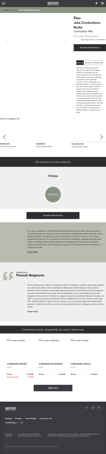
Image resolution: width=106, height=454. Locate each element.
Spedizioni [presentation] (99, 63)
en (22, 423)
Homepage (7, 10)
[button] (17, 40)
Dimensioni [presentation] (89, 63)
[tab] (80, 62)
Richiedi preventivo (90, 48)
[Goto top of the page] (103, 11)
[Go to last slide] (9, 41)
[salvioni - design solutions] (53, 3)
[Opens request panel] (102, 3)
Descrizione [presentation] (80, 63)
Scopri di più (32, 252)
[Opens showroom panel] (96, 3)
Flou (15, 10)
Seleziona (53, 194)
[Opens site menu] (3, 3)
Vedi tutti (53, 388)
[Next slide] (64, 41)
